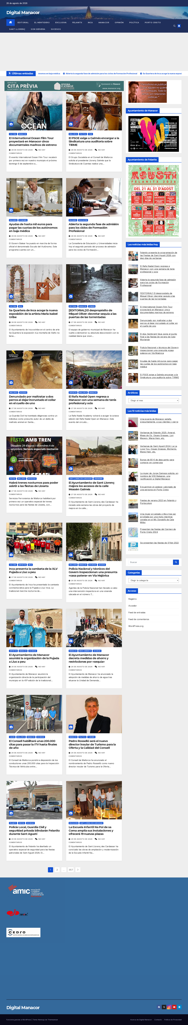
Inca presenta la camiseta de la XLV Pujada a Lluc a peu (33, 570)
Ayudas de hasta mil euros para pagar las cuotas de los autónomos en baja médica (33, 228)
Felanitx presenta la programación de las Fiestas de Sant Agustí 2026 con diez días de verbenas (158, 255)
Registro (132, 599)
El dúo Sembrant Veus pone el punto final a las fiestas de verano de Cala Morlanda (158, 337)
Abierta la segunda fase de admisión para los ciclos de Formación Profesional (94, 228)
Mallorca (73, 134)
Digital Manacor (23, 12)
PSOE (90, 134)
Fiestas (12, 478)
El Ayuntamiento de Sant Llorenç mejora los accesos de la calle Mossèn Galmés (91, 486)
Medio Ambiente (85, 651)
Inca (90, 22)
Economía (23, 220)
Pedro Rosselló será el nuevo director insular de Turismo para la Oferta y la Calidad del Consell (92, 744)
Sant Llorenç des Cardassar (80, 478)
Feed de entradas (136, 612)
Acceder (132, 605)
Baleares (13, 220)
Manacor (103, 22)
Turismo (91, 737)
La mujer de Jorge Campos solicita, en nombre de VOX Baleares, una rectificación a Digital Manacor (159, 476)
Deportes (73, 392)
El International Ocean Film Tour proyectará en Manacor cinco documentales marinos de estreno (33, 141)
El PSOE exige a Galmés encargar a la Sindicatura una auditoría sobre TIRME (94, 141)
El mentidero (42, 22)
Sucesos (56, 29)
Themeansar (53, 1020)
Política (134, 22)
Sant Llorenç (17, 29)
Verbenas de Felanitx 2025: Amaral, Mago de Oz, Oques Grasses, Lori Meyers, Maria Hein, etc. (157, 435)
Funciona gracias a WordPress (19, 1020)
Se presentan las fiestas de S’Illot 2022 (159, 542)
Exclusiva (61, 22)
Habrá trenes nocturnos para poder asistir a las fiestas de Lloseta (33, 484)
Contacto (158, 1020)
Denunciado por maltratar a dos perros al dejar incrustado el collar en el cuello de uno (32, 400)
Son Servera (38, 29)
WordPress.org (135, 626)
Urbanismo (98, 478)
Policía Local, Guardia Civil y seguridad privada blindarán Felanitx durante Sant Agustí (34, 830)
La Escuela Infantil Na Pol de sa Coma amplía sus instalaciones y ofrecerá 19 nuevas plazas (91, 830)
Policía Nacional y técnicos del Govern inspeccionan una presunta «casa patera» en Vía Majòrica (93, 572)
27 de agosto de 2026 (82, 322)
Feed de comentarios (138, 619)
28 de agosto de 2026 (22, 150)
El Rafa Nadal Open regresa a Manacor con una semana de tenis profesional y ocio (92, 400)
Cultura (13, 134)
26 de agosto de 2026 (82, 581)
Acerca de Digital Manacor (141, 1020)
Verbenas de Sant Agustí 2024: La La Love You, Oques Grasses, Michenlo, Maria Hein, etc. (158, 449)
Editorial (23, 22)
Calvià (12, 737)
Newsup (41, 1020)
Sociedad (92, 565)
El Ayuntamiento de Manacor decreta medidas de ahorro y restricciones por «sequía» (89, 658)
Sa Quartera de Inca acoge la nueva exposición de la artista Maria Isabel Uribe (33, 314)
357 (71, 869)
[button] (174, 26)
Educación (83, 220)
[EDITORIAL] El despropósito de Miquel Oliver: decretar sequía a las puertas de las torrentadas (92, 314)
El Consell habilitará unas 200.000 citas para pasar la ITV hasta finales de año (33, 744)
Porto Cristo (153, 22)
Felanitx (77, 22)
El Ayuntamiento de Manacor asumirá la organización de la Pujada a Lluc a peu (34, 658)
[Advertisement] (94, 52)
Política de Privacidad (173, 1020)
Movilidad (32, 478)
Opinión (119, 22)
